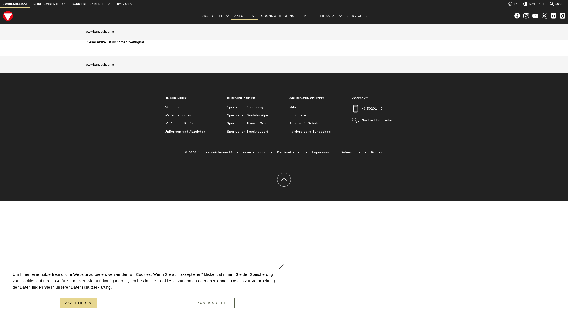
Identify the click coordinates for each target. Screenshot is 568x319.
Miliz (308, 16)
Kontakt (377, 152)
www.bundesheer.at (100, 31)
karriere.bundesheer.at (92, 4)
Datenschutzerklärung (91, 287)
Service (354, 16)
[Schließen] (281, 267)
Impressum (321, 152)
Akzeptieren (78, 303)
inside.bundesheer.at (50, 4)
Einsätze (328, 16)
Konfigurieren (213, 303)
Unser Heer (212, 16)
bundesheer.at (15, 4)
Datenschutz (351, 152)
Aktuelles (244, 16)
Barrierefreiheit (289, 152)
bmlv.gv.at (125, 4)
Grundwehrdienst (278, 16)
